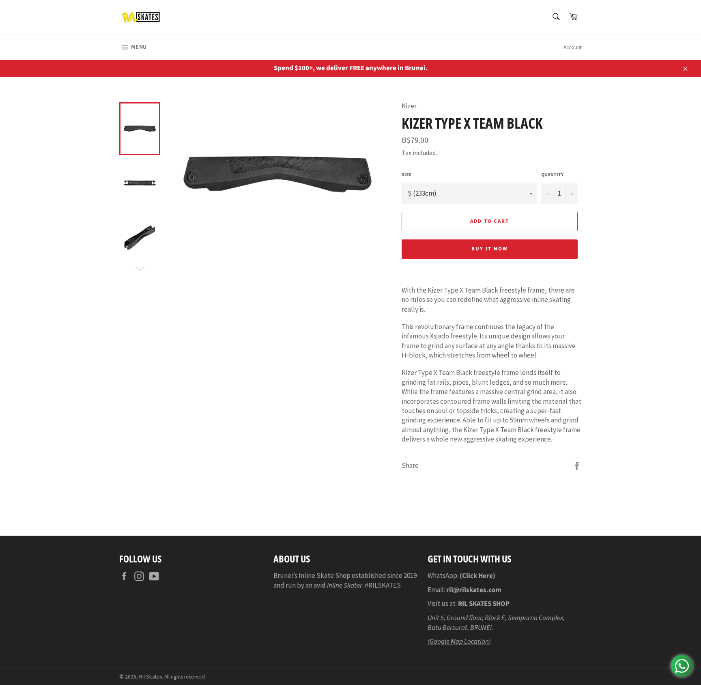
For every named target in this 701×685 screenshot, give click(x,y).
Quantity (552, 175)
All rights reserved (184, 676)
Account (572, 47)
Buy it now (489, 248)
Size (406, 175)
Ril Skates (150, 676)
